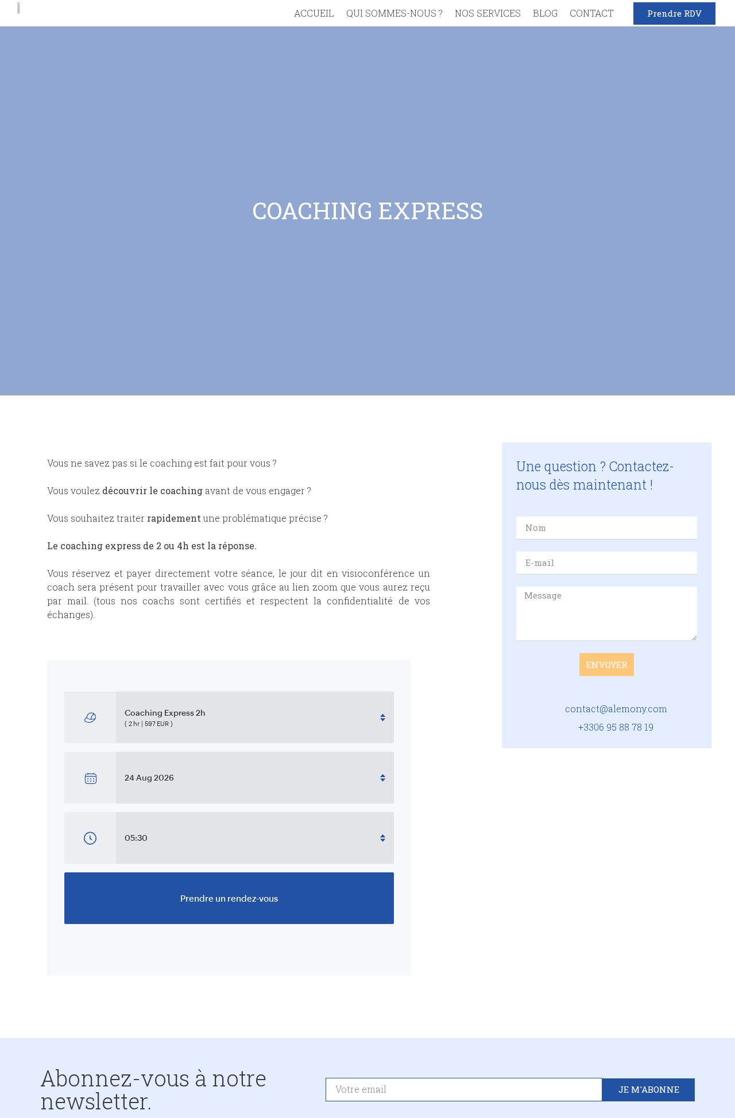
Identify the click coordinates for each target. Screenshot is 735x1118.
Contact (592, 13)
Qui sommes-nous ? (394, 13)
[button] (674, 13)
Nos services (488, 13)
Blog (545, 13)
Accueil (314, 13)
